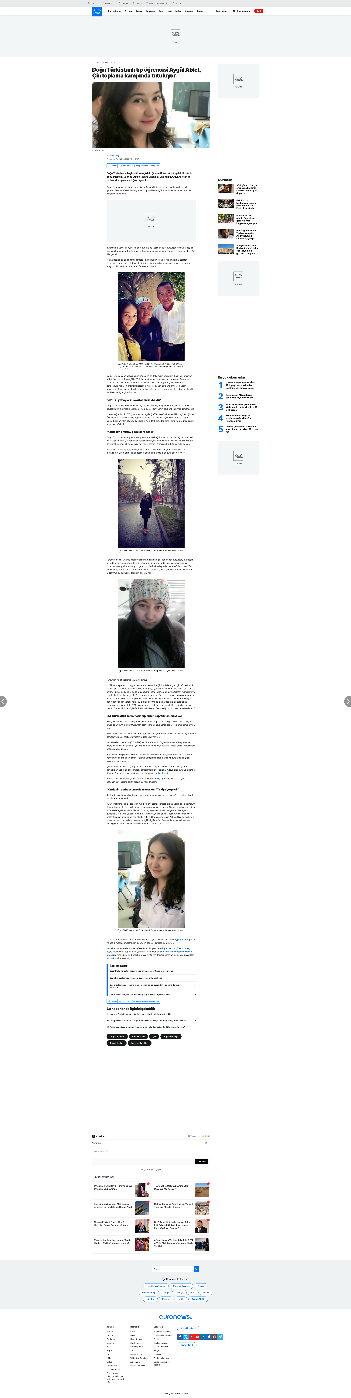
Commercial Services (163, 1335)
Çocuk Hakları (116, 1043)
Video (109, 1362)
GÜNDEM (225, 180)
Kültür (178, 11)
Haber (99, 62)
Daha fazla (158, 1327)
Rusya (180, 1292)
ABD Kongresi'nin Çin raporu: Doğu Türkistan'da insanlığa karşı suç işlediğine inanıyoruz (146, 1020)
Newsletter (186, 1345)
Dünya (139, 11)
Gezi (161, 11)
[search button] (173, 3)
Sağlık (199, 11)
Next (169, 11)
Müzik (206, 1292)
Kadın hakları (138, 1036)
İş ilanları (157, 1354)
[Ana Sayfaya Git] (97, 11)
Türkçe (93, 3)
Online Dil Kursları (138, 1365)
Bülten (133, 1335)
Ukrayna (166, 1299)
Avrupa (128, 11)
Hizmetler (134, 1327)
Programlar (112, 1365)
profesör (181, 939)
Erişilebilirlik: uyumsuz (163, 1358)
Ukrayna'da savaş (181, 1286)
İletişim (157, 1350)
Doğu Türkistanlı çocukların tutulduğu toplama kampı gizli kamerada (140, 994)
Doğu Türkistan (117, 1036)
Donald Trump (148, 1292)
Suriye (166, 1292)
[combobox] (187, 3)
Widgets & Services (139, 1358)
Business (150, 11)
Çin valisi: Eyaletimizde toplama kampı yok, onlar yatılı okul (136, 978)
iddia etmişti (162, 773)
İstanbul (150, 1299)
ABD (193, 1292)
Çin (114, 62)
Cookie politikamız (162, 1343)
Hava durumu (136, 1339)
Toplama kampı (171, 1036)
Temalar (110, 1327)
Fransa (201, 1286)
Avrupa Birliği (198, 1299)
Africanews (135, 1362)
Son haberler (114, 11)
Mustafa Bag (114, 156)
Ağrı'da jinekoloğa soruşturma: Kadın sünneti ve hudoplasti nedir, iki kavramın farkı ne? (146, 1027)
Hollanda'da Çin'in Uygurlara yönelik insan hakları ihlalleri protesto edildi (139, 1014)
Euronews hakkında (162, 1331)
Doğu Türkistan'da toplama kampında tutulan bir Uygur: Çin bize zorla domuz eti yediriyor (146, 986)
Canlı (258, 11)
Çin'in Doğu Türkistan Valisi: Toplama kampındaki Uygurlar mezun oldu (141, 971)
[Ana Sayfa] (93, 62)
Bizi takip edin (136, 1346)
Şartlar (157, 1339)
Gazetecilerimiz (114, 1369)
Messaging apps (137, 1354)
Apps (132, 1350)
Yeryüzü (189, 11)
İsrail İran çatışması (156, 1286)
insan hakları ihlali (139, 1043)
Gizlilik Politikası (161, 1346)
